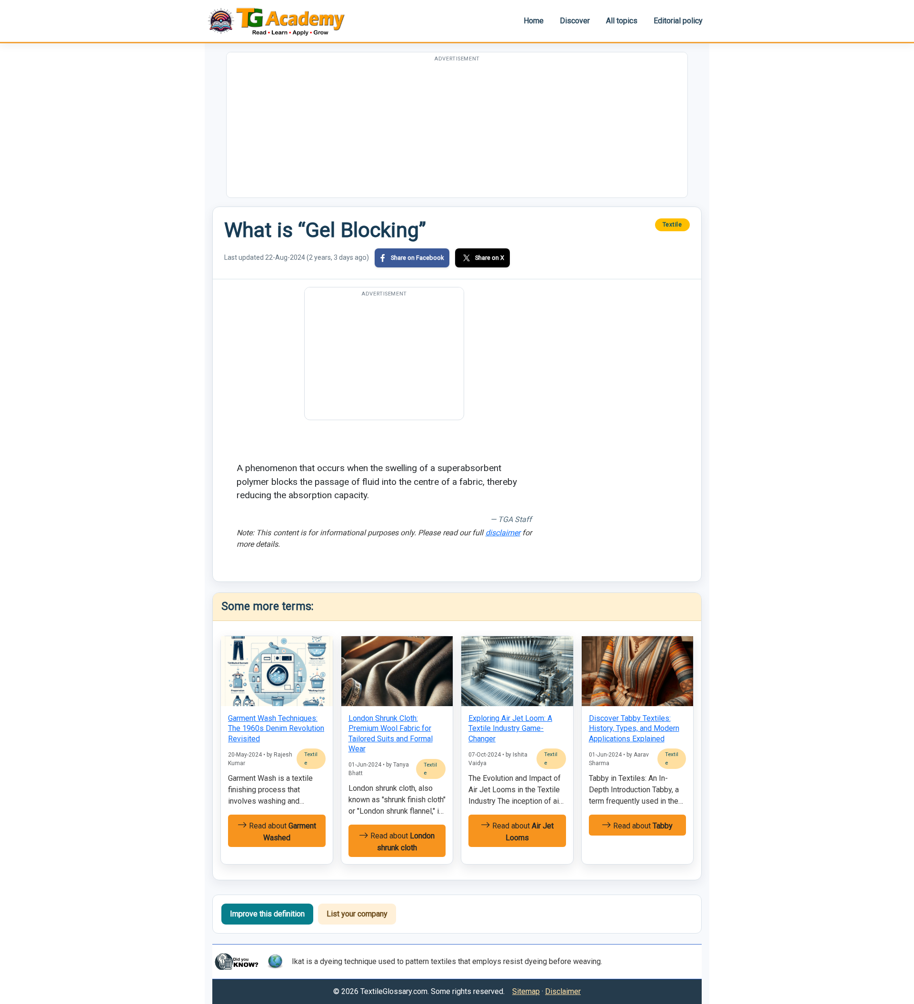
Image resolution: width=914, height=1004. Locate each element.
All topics (621, 20)
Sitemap (526, 991)
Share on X (489, 257)
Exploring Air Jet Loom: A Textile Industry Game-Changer (510, 728)
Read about (281, 831)
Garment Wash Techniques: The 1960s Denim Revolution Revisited (276, 728)
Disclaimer (563, 991)
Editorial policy (678, 20)
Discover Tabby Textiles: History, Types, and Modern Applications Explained (634, 728)
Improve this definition (267, 913)
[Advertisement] (457, 130)
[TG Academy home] (281, 20)
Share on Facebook (417, 257)
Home (534, 20)
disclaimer (503, 532)
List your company (357, 913)
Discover (575, 20)
